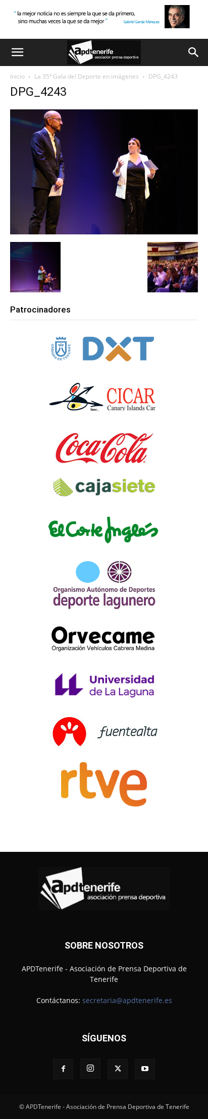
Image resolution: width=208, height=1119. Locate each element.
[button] (17, 52)
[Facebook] (63, 1069)
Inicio (17, 76)
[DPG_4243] (104, 231)
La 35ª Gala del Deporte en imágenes (86, 76)
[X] (118, 1069)
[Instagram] (90, 1069)
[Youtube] (145, 1069)
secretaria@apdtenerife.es (127, 1000)
